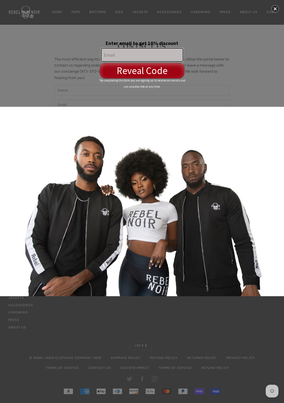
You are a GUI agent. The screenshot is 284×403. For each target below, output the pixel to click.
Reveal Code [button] (142, 71)
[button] (275, 9)
